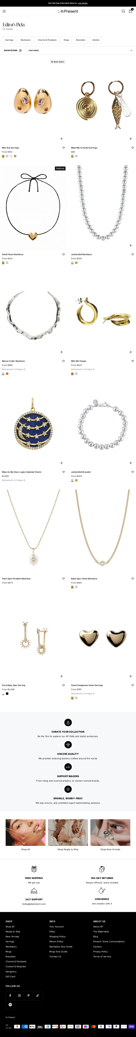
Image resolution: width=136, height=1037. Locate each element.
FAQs (52, 931)
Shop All (10, 926)
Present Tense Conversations (109, 941)
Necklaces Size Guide (60, 946)
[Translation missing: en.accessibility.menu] (6, 11)
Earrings (9, 40)
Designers (11, 971)
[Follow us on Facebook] (10, 995)
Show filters (10, 50)
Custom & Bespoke (16, 966)
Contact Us (55, 956)
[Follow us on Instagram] (19, 995)
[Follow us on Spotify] (10, 1004)
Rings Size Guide (58, 951)
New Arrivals (12, 936)
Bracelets (80, 40)
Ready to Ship (13, 931)
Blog (95, 936)
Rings (66, 40)
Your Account (56, 926)
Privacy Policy (100, 951)
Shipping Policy (57, 936)
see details (83, 3)
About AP (98, 926)
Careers (97, 946)
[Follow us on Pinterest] (28, 995)
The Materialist (101, 931)
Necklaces (26, 40)
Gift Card (10, 976)
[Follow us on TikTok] (37, 995)
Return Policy (56, 941)
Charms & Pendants (47, 40)
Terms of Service (102, 956)
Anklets (95, 40)
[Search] (123, 11)
